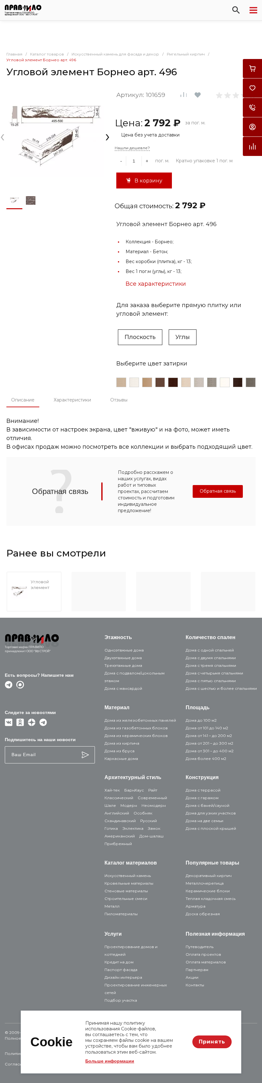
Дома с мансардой (123, 688)
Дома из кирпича (121, 743)
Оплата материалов (206, 962)
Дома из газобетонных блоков (136, 728)
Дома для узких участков (211, 813)
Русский (148, 820)
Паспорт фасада (120, 969)
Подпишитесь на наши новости (40, 739)
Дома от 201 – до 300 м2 (209, 743)
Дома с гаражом (202, 797)
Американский (119, 836)
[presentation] (2, 136)
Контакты (195, 985)
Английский (116, 813)
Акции (192, 977)
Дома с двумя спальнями (211, 657)
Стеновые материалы (126, 890)
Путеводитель (199, 946)
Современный (152, 797)
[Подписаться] (85, 755)
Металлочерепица (205, 883)
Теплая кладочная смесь (210, 898)
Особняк (143, 813)
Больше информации (109, 1061)
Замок (154, 828)
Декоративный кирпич (209, 875)
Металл (111, 906)
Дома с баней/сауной (207, 805)
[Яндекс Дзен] (31, 724)
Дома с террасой (203, 790)
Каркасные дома (121, 758)
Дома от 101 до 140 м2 (207, 728)
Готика (111, 828)
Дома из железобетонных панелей (140, 720)
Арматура (195, 906)
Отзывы (118, 400)
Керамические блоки (208, 890)
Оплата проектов (203, 954)
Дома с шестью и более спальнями (221, 688)
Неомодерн (154, 805)
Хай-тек (112, 790)
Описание (23, 400)
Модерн (128, 805)
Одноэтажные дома (124, 650)
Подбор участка (120, 1000)
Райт (152, 790)
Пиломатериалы (121, 913)
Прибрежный (118, 843)
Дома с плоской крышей (211, 828)
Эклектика (132, 828)
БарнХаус (134, 790)
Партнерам (197, 969)
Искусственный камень (127, 875)
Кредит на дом (119, 962)
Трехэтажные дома (123, 665)
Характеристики (72, 400)
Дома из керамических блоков (136, 735)
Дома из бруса (119, 750)
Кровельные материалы (128, 883)
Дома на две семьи (204, 820)
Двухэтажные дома (123, 657)
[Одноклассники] (20, 724)
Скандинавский (120, 820)
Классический (118, 797)
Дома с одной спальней (210, 650)
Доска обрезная (203, 913)
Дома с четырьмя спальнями (214, 673)
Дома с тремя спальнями (211, 665)
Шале (110, 805)
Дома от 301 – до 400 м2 (210, 750)
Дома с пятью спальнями (211, 680)
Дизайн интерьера (123, 977)
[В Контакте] (8, 724)
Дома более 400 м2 (206, 758)
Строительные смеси (125, 898)
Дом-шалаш (151, 836)
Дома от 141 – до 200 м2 (209, 735)
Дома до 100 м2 (201, 720)
